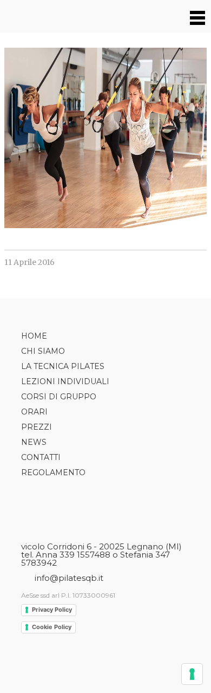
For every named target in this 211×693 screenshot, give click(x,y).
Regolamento (53, 472)
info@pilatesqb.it (69, 578)
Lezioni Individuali (65, 381)
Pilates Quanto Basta (36, 16)
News (34, 442)
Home (34, 336)
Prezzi (36, 427)
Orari (34, 412)
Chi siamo (43, 351)
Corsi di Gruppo (58, 396)
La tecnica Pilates (62, 366)
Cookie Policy (51, 627)
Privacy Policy (52, 609)
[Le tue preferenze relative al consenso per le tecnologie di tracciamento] (192, 674)
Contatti (41, 457)
